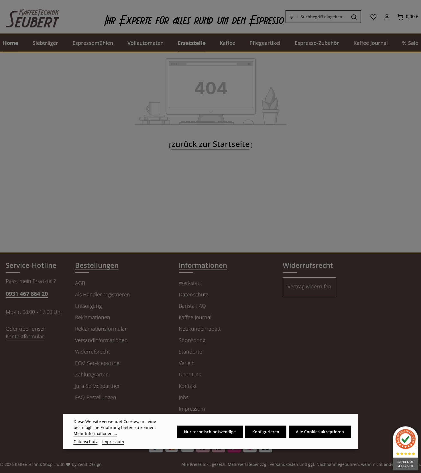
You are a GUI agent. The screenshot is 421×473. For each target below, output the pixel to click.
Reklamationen (92, 317)
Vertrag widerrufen (309, 286)
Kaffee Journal (195, 317)
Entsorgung (88, 305)
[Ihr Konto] (387, 17)
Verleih (187, 363)
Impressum (192, 408)
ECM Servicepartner (98, 363)
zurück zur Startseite (211, 143)
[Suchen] (354, 17)
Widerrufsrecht (92, 351)
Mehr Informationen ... (95, 433)
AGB (80, 283)
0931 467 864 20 (27, 294)
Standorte (190, 351)
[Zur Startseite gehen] (29, 16)
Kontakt (188, 385)
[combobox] (322, 17)
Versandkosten (284, 464)
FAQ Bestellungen (95, 397)
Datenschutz (193, 294)
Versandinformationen (101, 340)
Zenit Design (90, 464)
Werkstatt (190, 283)
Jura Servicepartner (97, 385)
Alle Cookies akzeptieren (320, 431)
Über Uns (190, 374)
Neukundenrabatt (200, 328)
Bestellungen (97, 265)
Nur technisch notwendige (210, 431)
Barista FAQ (192, 305)
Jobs (183, 397)
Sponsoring (192, 340)
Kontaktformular (25, 336)
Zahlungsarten (92, 374)
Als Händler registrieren (102, 294)
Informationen (203, 265)
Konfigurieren (265, 431)
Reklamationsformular (101, 328)
